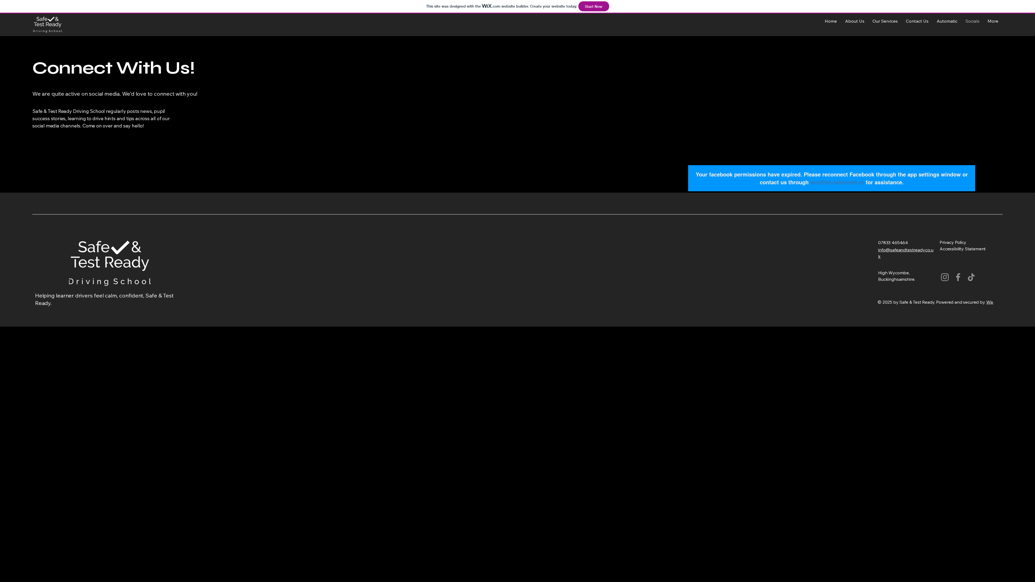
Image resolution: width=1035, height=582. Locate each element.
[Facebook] (958, 277)
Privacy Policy (953, 242)
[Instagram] (945, 277)
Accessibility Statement (963, 248)
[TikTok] (971, 277)
